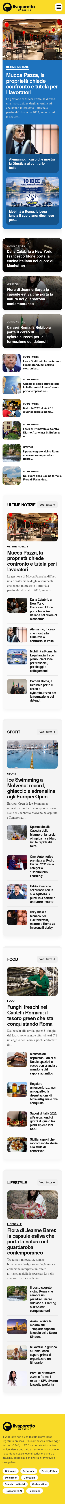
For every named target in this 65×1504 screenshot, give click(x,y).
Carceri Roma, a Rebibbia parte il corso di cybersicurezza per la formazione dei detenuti (43, 690)
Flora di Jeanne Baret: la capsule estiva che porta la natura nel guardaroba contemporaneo (31, 1242)
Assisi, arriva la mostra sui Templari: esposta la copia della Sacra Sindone (43, 1329)
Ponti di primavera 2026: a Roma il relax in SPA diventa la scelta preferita (44, 1378)
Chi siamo (10, 1471)
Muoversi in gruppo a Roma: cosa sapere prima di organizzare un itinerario (43, 1354)
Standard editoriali (15, 1484)
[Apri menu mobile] (58, 7)
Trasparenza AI (13, 1490)
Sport (13, 732)
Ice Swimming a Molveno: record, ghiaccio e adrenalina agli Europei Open (31, 788)
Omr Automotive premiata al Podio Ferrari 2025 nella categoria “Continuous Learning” (42, 866)
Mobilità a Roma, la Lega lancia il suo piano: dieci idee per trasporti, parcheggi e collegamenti (43, 661)
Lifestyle (17, 1182)
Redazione (29, 1471)
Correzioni (29, 1477)
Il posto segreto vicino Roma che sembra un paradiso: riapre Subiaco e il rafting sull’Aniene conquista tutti (43, 1299)
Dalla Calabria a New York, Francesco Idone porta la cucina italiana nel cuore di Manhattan (43, 609)
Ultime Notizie (17, 66)
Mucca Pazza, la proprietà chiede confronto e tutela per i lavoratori (32, 83)
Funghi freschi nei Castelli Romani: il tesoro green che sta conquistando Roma (30, 1015)
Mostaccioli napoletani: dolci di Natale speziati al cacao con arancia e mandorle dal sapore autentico (43, 1063)
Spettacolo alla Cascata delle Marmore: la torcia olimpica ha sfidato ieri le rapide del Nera (43, 836)
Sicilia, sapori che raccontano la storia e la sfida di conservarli (43, 1145)
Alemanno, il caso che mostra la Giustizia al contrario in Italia (42, 635)
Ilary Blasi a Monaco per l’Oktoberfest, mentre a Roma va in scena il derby (42, 920)
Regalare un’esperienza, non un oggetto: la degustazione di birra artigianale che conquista (44, 1093)
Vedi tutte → (48, 504)
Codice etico (39, 1484)
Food (12, 959)
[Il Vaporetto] (19, 7)
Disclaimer (11, 1477)
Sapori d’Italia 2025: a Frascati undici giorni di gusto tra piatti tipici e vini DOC (43, 1121)
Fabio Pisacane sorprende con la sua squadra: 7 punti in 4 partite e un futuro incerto (42, 894)
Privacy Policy (49, 1471)
